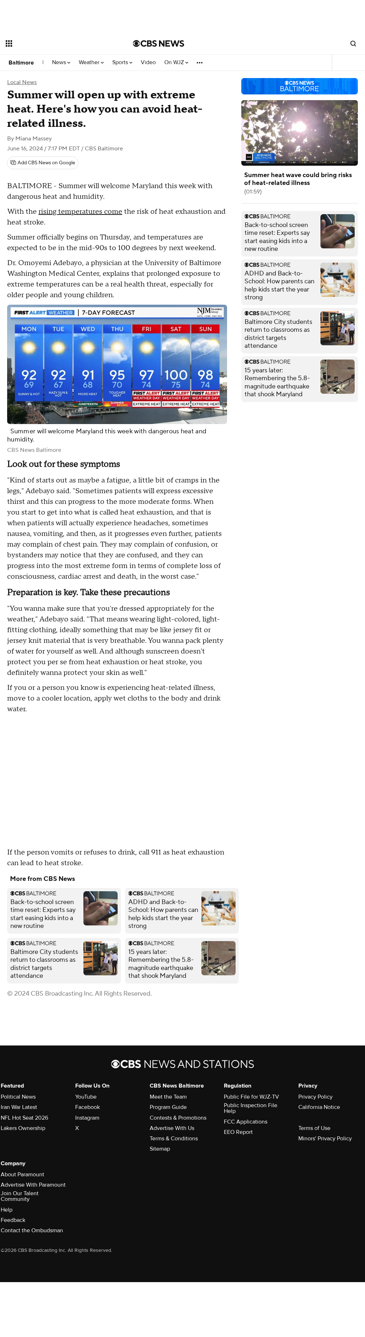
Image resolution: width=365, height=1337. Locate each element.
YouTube (86, 1097)
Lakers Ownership (23, 1128)
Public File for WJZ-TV (251, 1097)
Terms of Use (314, 1128)
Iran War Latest (19, 1107)
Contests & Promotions (178, 1118)
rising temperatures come (80, 211)
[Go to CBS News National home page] (158, 43)
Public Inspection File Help (250, 1108)
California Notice (319, 1107)
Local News (22, 82)
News (59, 62)
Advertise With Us (172, 1128)
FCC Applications (245, 1122)
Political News (18, 1097)
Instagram (87, 1118)
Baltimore (21, 62)
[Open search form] (353, 43)
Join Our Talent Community (19, 1196)
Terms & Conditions (174, 1138)
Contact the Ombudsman (32, 1230)
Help (6, 1210)
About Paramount (22, 1174)
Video (148, 62)
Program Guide (168, 1107)
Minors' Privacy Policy (325, 1138)
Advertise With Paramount (33, 1185)
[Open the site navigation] (57, 43)
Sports (120, 62)
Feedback (13, 1220)
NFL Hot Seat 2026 (24, 1118)
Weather (90, 62)
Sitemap (160, 1149)
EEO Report (238, 1132)
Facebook (87, 1107)
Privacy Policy (315, 1097)
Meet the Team (168, 1097)
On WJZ (174, 62)
